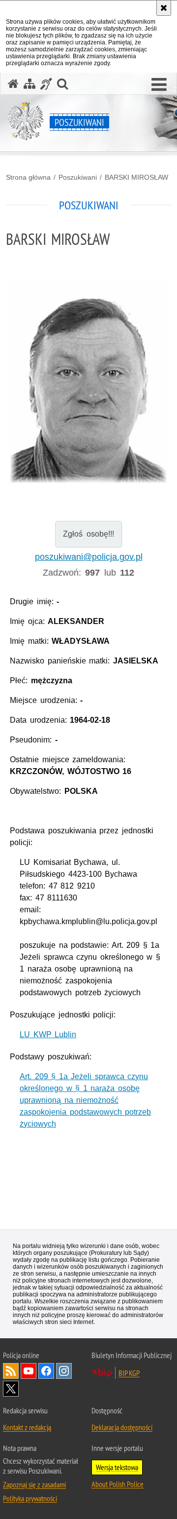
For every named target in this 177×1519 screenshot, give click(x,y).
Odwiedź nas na (28, 1371)
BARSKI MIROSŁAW (136, 177)
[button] (159, 85)
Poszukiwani (78, 177)
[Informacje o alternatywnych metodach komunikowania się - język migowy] (46, 84)
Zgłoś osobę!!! (88, 534)
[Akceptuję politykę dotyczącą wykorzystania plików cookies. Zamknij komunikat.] (163, 8)
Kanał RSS (11, 1371)
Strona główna (28, 177)
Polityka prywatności (30, 1498)
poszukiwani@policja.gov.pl (89, 557)
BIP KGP (129, 1373)
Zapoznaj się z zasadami (34, 1484)
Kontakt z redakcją (27, 1427)
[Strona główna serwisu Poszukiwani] (13, 84)
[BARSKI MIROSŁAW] (88, 381)
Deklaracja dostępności (121, 1427)
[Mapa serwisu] (29, 84)
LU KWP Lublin (48, 1034)
